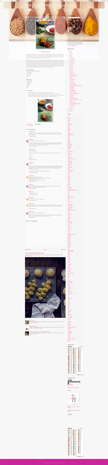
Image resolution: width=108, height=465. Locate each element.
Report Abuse (70, 384)
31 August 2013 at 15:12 (33, 159)
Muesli (69, 255)
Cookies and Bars (71, 170)
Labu (68, 227)
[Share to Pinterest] (39, 124)
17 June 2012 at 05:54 (32, 136)
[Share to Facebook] (38, 124)
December (71, 58)
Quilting (69, 290)
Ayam (69, 127)
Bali (68, 131)
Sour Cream (70, 321)
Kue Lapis (69, 225)
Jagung (69, 195)
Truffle (69, 334)
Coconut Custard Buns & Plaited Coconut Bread (34, 253)
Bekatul (69, 135)
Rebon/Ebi (69, 291)
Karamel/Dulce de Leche (72, 210)
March (71, 72)
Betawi (69, 137)
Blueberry (69, 143)
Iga (68, 191)
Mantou (69, 240)
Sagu (68, 300)
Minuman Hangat (70, 250)
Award (69, 125)
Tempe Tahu (70, 331)
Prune (69, 284)
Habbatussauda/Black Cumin (72, 190)
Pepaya (69, 275)
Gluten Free (70, 187)
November (71, 59)
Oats (68, 267)
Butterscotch (70, 154)
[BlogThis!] (36, 124)
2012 (70, 56)
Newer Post (27, 249)
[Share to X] (37, 124)
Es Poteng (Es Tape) (73, 84)
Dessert (69, 178)
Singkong (69, 311)
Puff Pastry (69, 287)
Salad (69, 301)
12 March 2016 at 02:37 (32, 200)
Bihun (69, 138)
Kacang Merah (70, 205)
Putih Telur (69, 288)
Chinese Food (70, 164)
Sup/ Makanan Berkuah (71, 327)
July (70, 65)
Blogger (64, 462)
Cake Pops (69, 157)
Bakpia (69, 130)
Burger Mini (71, 96)
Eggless (69, 184)
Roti (68, 295)
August (71, 64)
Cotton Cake (70, 171)
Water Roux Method (71, 338)
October (71, 61)
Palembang (69, 268)
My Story (69, 258)
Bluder (69, 141)
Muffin (69, 257)
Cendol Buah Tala (72, 90)
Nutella (69, 265)
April (70, 70)
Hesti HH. (30, 139)
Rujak (69, 297)
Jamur (69, 198)
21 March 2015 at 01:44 (32, 181)
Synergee (56, 462)
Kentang (69, 217)
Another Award (72, 95)
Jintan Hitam (70, 201)
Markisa (69, 241)
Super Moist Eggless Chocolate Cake (76, 85)
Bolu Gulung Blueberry (73, 98)
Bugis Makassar (70, 151)
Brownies (69, 148)
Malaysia (69, 237)
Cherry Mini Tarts (72, 105)
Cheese (69, 160)
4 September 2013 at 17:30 (33, 172)
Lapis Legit (69, 228)
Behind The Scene (71, 134)
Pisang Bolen (70, 281)
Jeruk (69, 200)
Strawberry (69, 324)
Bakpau (69, 128)
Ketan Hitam (31, 125)
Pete (68, 277)
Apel (68, 121)
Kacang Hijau (70, 204)
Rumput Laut (70, 298)
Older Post (63, 249)
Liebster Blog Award (73, 102)
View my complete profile (72, 45)
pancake (69, 270)
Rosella (69, 294)
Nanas (69, 260)
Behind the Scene (71, 22)
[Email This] (35, 124)
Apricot (69, 123)
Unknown (30, 175)
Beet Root (69, 133)
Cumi (68, 174)
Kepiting (69, 218)
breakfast (69, 147)
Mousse (69, 254)
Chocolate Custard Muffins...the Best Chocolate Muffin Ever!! (40, 331)
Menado (69, 244)
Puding (69, 285)
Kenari (69, 215)
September (72, 62)
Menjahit (69, 245)
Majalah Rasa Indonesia (72, 234)
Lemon (69, 231)
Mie (68, 248)
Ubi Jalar (69, 335)
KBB (68, 211)
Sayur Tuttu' (72, 81)
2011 (70, 109)
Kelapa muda (70, 214)
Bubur (69, 150)
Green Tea (69, 188)
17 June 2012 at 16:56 (32, 146)
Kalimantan (69, 208)
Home (45, 249)
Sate (68, 305)
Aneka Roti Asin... (33, 320)
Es (68, 185)
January (71, 107)
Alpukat (69, 120)
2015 (70, 52)
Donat (69, 181)
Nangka (69, 261)
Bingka (69, 140)
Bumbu (69, 153)
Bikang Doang (72, 88)
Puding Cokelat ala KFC (33, 326)
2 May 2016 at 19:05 (32, 217)
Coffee (69, 168)
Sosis (69, 318)
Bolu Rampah (72, 87)
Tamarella (69, 328)
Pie (68, 278)
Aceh (68, 117)
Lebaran (69, 230)
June (71, 67)
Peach (69, 274)
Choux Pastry (70, 167)
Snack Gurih (70, 315)
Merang (69, 247)
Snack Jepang (70, 317)
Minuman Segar (70, 251)
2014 (70, 53)
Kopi (68, 224)
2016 (70, 50)
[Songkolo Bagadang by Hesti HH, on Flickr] (45, 51)
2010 (70, 110)
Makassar (69, 235)
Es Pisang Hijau (72, 79)
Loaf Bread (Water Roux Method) (75, 103)
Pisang (69, 280)
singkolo (30, 191)
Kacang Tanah (70, 207)
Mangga (69, 238)
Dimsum (69, 180)
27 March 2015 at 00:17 (32, 188)
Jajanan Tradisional (71, 197)
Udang (69, 337)
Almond (69, 118)
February (71, 73)
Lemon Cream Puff (73, 76)
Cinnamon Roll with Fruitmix (74, 93)
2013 (70, 55)
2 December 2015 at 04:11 (33, 194)
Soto (68, 320)
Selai (68, 308)
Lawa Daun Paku (72, 82)
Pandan (69, 271)
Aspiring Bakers (70, 124)
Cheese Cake (70, 161)
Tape (68, 330)
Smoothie (69, 314)
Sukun (69, 325)
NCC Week (69, 264)
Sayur (69, 307)
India (68, 194)
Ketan (69, 220)
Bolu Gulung (70, 144)
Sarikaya (69, 304)
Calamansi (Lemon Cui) (71, 158)
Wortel (69, 340)
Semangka (69, 310)
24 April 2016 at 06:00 (32, 208)
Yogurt (69, 341)
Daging (69, 177)
